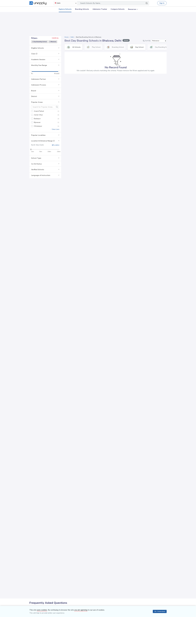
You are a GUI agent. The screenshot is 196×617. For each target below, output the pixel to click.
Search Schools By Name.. (90, 3)
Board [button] (33, 91)
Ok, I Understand (159, 611)
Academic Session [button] (38, 59)
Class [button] (33, 54)
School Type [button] (36, 158)
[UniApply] (37, 3)
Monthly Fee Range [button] (39, 65)
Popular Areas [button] (37, 102)
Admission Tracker (100, 9)
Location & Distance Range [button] (42, 141)
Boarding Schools (82, 9)
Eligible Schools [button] (37, 48)
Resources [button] (132, 9)
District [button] (34, 96)
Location (56, 145)
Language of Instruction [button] (40, 175)
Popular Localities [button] (38, 135)
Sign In (161, 3)
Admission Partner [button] (38, 79)
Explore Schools (65, 9)
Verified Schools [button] (37, 169)
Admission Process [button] (38, 85)
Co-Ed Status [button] (36, 164)
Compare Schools (117, 9)
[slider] (31, 71)
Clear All (55, 38)
